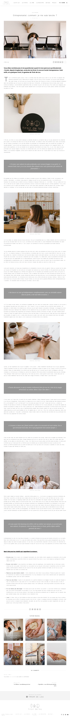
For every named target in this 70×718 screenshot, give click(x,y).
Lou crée (32, 2)
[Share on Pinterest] (58, 62)
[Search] (66, 2)
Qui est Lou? (17, 2)
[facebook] (59, 2)
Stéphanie (6, 62)
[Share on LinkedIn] (60, 62)
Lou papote (25, 2)
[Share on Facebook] (54, 62)
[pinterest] (62, 2)
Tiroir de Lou (36, 697)
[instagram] (60, 2)
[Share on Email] (62, 62)
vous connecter (12, 676)
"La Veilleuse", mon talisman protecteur (22, 684)
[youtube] (67, 714)
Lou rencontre (40, 2)
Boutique (48, 2)
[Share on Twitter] (56, 62)
